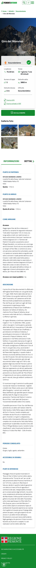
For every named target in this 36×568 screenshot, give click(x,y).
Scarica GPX (10, 100)
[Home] (9, 2)
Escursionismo (21, 11)
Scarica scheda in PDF (14, 103)
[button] (24, 3)
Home (4, 11)
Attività (11, 11)
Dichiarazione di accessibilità (12, 549)
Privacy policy (6, 558)
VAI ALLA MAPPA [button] (19, 113)
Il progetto (5, 563)
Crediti (3, 554)
